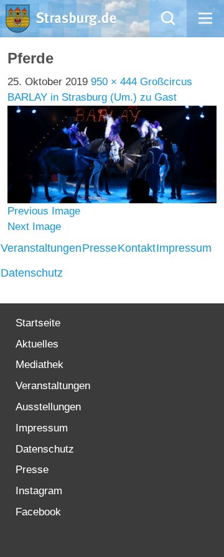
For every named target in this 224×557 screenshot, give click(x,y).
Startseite (38, 323)
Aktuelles (37, 344)
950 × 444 (114, 82)
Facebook (38, 512)
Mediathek (39, 365)
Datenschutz (32, 273)
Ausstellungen (48, 407)
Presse (99, 248)
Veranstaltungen (41, 248)
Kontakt (137, 248)
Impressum (184, 248)
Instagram (39, 491)
